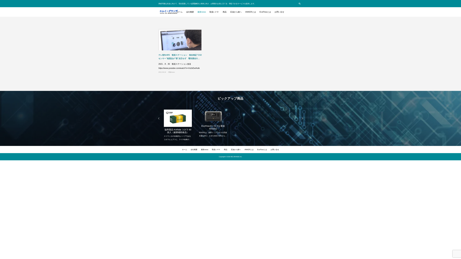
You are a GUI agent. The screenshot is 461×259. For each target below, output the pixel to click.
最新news (201, 12)
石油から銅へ (236, 12)
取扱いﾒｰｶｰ (214, 12)
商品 (225, 12)
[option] (178, 123)
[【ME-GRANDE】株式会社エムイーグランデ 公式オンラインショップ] (168, 12)
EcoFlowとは (265, 12)
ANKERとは (250, 12)
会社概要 (190, 12)
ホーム (180, 12)
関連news (171, 72)
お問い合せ (279, 12)
